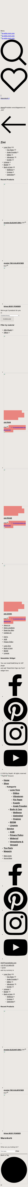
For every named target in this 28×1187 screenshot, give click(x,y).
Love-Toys (7, 147)
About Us (7, 625)
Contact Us (7, 633)
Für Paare (10, 150)
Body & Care (8, 167)
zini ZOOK (8, 614)
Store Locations (9, 628)
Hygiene (9, 172)
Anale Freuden (12, 152)
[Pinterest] (15, 721)
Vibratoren (10, 157)
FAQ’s (6, 637)
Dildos (9, 155)
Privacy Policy (8, 642)
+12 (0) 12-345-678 (7, 965)
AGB (5, 639)
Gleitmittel (10, 175)
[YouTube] (15, 769)
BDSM (6, 165)
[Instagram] (15, 745)
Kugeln (9, 160)
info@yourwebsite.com (8, 963)
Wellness (10, 170)
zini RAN (7, 422)
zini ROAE (8, 518)
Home (3, 107)
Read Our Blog (9, 630)
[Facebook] (15, 696)
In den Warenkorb (13, 414)
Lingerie (6, 162)
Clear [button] (17, 1151)
